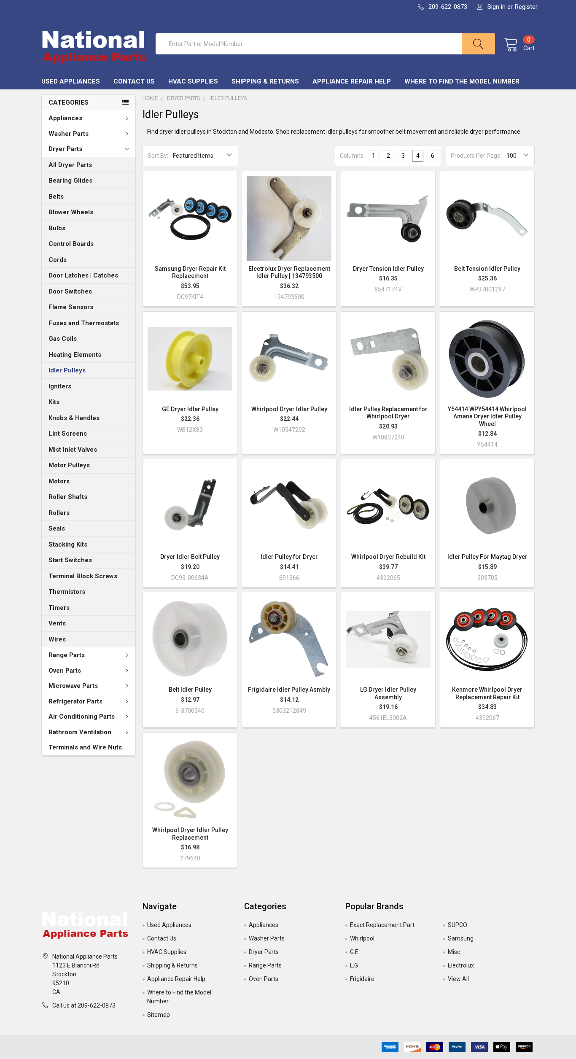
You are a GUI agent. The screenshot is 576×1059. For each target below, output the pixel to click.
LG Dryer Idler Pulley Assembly (388, 693)
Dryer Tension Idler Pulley (388, 268)
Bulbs (56, 228)
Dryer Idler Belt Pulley (190, 556)
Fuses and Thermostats (83, 323)
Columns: (352, 155)
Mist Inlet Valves (72, 449)
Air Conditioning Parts (81, 716)
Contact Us (134, 81)
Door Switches (70, 291)
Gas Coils (62, 338)
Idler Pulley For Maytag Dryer (487, 556)
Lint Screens (67, 433)
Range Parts (66, 655)
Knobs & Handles (74, 418)
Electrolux (461, 965)
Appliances (65, 118)
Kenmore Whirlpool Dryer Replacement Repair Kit (487, 693)
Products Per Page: (476, 155)
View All (458, 978)
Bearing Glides (70, 180)
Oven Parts (64, 670)
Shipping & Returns (265, 81)
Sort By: (158, 155)
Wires (57, 639)
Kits (53, 402)
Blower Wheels (70, 212)
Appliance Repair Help (351, 81)
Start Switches (70, 560)
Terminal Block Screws (82, 576)
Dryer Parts (65, 149)
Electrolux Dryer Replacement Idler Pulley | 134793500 (289, 272)
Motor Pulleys (69, 465)
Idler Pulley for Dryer (289, 556)
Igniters (59, 386)
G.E (354, 952)
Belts (56, 196)
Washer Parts (68, 133)
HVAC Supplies (193, 81)
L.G (354, 965)
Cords (57, 260)
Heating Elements (74, 354)
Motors (59, 481)
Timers (59, 608)
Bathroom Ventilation (79, 732)
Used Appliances (70, 81)
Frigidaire (362, 978)
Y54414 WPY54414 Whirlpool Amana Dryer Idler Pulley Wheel (487, 416)
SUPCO (457, 925)
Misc (454, 952)
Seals (56, 528)
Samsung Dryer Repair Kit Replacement (190, 272)
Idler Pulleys (67, 370)
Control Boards (71, 244)
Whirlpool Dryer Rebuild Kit (388, 556)
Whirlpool (362, 938)
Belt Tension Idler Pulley (487, 268)
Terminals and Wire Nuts (85, 747)
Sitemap (158, 1014)
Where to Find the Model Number (461, 81)
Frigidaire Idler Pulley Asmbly (289, 689)
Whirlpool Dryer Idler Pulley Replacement (190, 834)
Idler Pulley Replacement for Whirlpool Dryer (388, 413)
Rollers (59, 513)
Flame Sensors (70, 307)
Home (150, 98)
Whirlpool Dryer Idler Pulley (289, 409)
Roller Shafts (67, 497)
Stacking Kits (67, 544)
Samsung (461, 938)
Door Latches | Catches (83, 275)
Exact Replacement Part (382, 925)
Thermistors (66, 592)
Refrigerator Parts (75, 701)
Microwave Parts (73, 686)
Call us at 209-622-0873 (84, 1005)
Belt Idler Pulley (190, 689)
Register (526, 7)
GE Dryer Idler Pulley (190, 409)
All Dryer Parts (70, 165)
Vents (57, 623)
